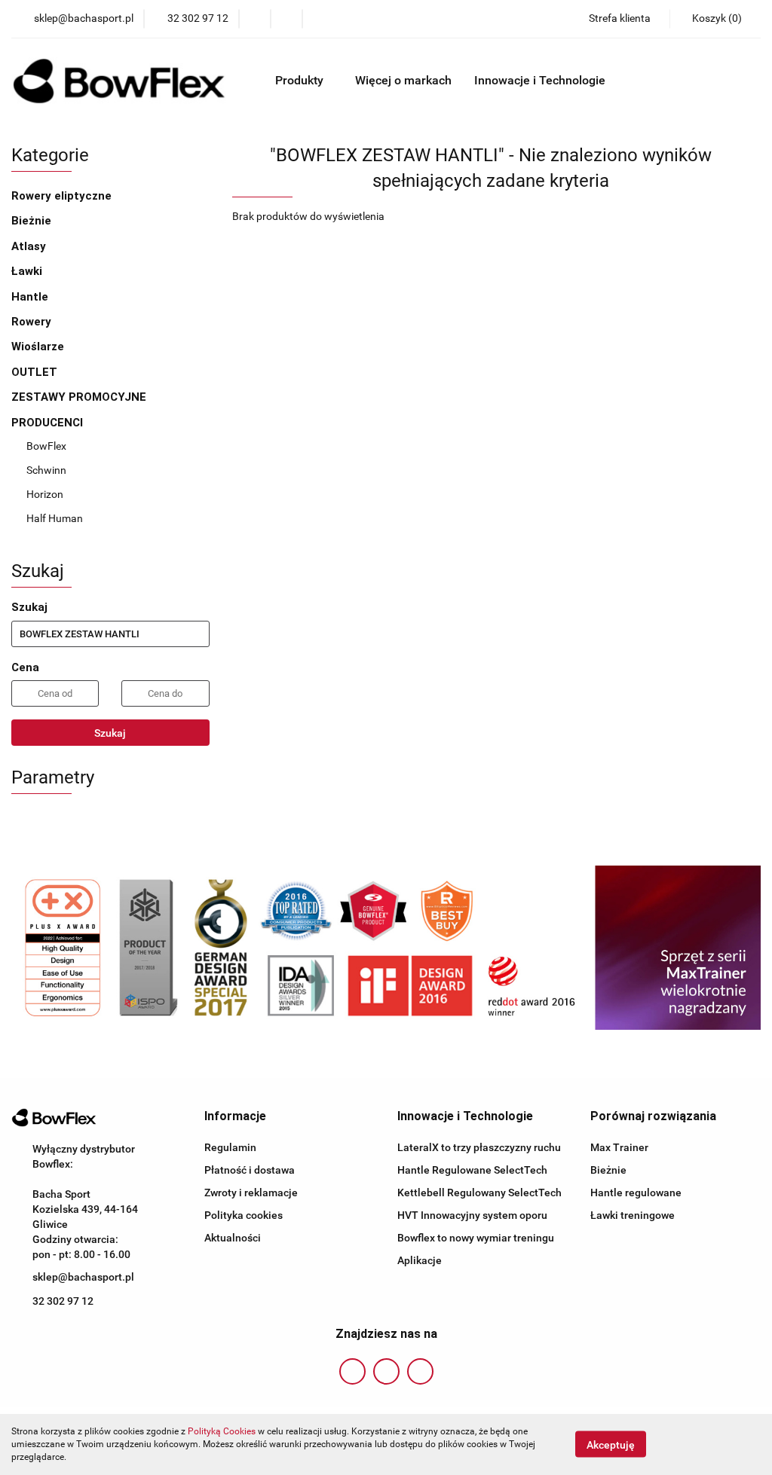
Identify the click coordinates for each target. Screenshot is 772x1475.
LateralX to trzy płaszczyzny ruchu (479, 1147)
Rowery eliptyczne (63, 196)
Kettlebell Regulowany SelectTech (479, 1192)
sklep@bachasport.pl (83, 1277)
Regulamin (230, 1147)
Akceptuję (611, 1445)
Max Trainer (619, 1147)
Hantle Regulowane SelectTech (472, 1170)
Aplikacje (419, 1260)
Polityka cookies (243, 1215)
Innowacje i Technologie (541, 80)
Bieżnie (31, 221)
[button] (235, 1117)
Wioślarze (37, 346)
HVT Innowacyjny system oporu (472, 1215)
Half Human (54, 518)
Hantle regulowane (636, 1192)
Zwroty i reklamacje (251, 1192)
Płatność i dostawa (249, 1170)
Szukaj (110, 733)
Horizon (44, 494)
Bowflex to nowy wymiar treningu (475, 1238)
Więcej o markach (403, 80)
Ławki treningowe (632, 1215)
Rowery (32, 321)
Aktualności (232, 1238)
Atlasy (28, 246)
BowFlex (46, 446)
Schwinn (46, 470)
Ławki (26, 271)
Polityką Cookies (222, 1431)
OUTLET (34, 372)
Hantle (29, 297)
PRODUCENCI (48, 422)
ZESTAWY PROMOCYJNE (78, 397)
